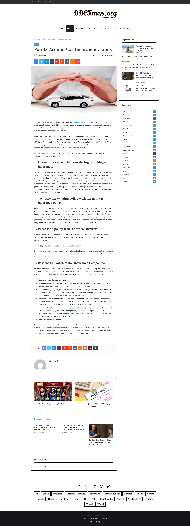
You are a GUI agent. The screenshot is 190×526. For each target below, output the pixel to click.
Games (125, 157)
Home (34, 2)
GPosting (41, 55)
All (124, 111)
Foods (125, 153)
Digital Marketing (129, 136)
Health (125, 129)
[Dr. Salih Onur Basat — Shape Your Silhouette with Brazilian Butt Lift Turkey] (101, 431)
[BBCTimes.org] (95, 14)
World (126, 28)
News (69, 28)
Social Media (127, 146)
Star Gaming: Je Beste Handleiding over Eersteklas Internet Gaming (45, 427)
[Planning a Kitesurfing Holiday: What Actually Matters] (128, 49)
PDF (124, 178)
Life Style (93, 28)
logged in (46, 466)
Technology (79, 28)
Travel (125, 143)
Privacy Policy (43, 2)
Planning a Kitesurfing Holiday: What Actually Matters (144, 48)
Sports (118, 28)
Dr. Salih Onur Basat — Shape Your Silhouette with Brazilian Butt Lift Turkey (100, 442)
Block (125, 181)
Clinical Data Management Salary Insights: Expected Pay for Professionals (146, 88)
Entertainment (107, 28)
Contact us (53, 2)
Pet (124, 171)
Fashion (126, 132)
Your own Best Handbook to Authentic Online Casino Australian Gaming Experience (73, 427)
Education (127, 167)
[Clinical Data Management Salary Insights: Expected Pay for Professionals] (128, 88)
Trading (126, 174)
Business (126, 118)
